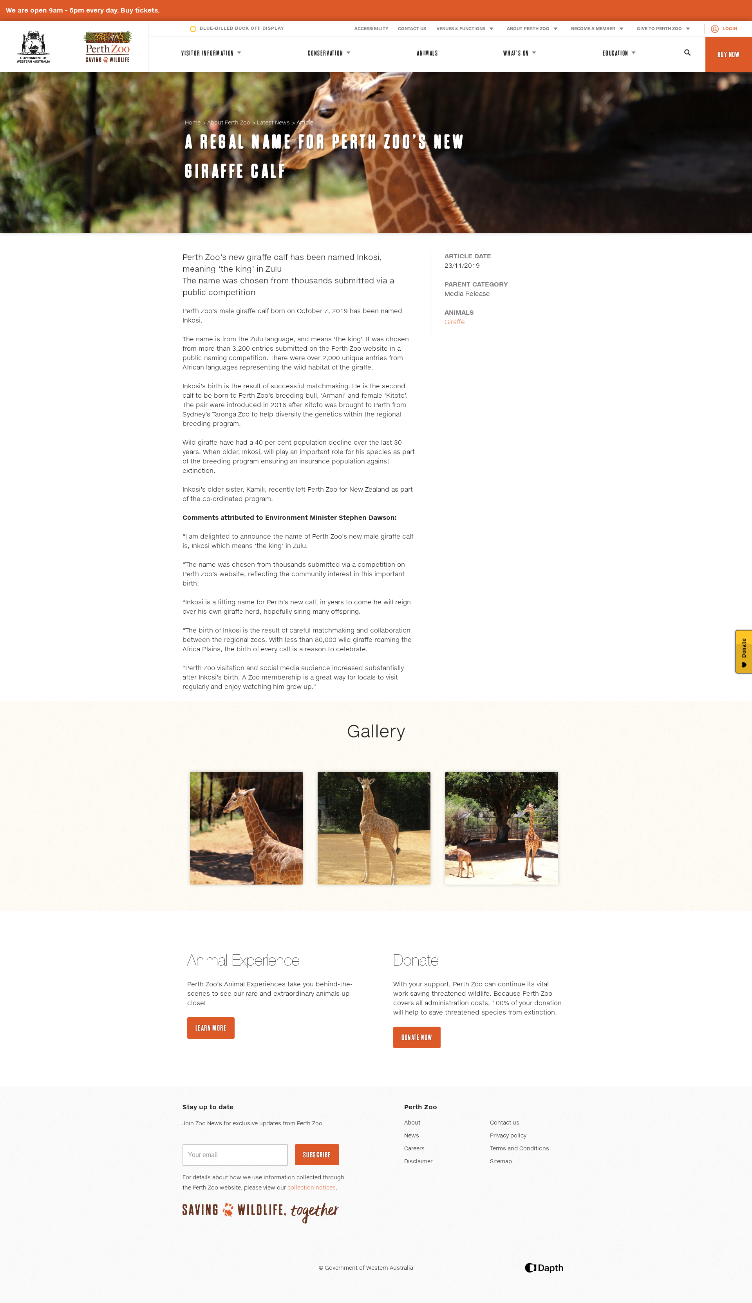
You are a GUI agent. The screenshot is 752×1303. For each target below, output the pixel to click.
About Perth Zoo (228, 123)
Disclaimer (418, 1161)
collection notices (311, 1188)
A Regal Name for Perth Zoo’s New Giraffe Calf (325, 156)
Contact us (504, 1123)
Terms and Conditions (519, 1149)
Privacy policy (508, 1136)
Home (193, 123)
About (412, 1123)
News (411, 1136)
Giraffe (455, 322)
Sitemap (501, 1161)
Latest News (273, 123)
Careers (414, 1149)
